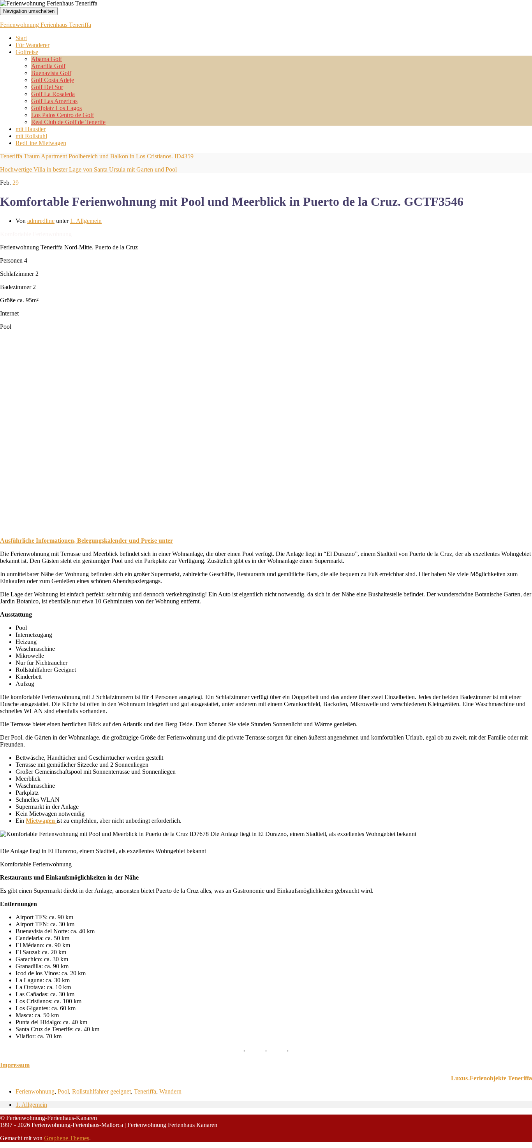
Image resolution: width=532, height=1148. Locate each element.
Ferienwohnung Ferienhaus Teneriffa (45, 24)
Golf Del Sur (47, 87)
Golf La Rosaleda (53, 94)
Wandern (170, 1091)
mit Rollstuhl (31, 136)
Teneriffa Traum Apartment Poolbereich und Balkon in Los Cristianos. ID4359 (97, 156)
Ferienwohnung (35, 1091)
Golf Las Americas (54, 101)
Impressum (15, 1065)
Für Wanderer (32, 45)
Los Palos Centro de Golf (62, 115)
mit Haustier (31, 129)
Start (21, 38)
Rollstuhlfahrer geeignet (101, 1091)
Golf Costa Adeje (52, 80)
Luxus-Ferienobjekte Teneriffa (491, 1078)
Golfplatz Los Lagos (56, 108)
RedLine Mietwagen (41, 143)
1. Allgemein (86, 220)
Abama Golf (46, 59)
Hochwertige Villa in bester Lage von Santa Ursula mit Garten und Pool (88, 169)
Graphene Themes (66, 1138)
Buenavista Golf (51, 73)
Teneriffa (145, 1091)
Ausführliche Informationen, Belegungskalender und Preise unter (86, 540)
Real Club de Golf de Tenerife (68, 122)
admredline (41, 220)
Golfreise (27, 52)
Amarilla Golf (48, 66)
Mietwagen (41, 820)
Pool (63, 1091)
